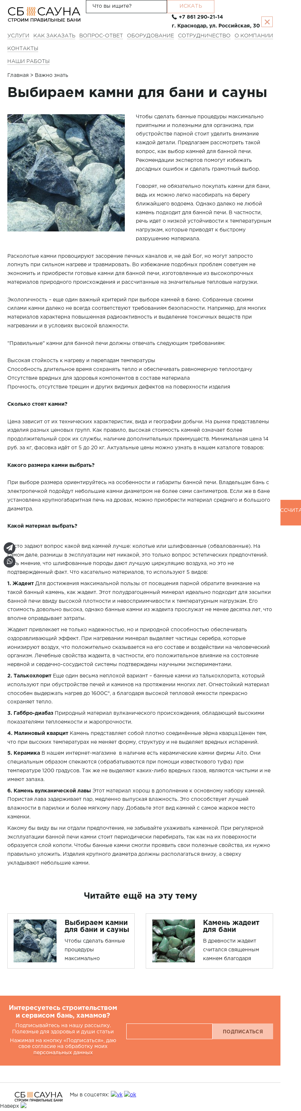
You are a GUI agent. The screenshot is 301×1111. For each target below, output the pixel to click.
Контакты (22, 49)
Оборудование (150, 36)
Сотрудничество (204, 36)
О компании (254, 36)
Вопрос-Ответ (101, 36)
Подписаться (242, 1032)
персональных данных (63, 1053)
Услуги (18, 36)
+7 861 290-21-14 (201, 17)
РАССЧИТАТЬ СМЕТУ (290, 516)
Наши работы (28, 62)
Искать (190, 6)
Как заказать (54, 36)
